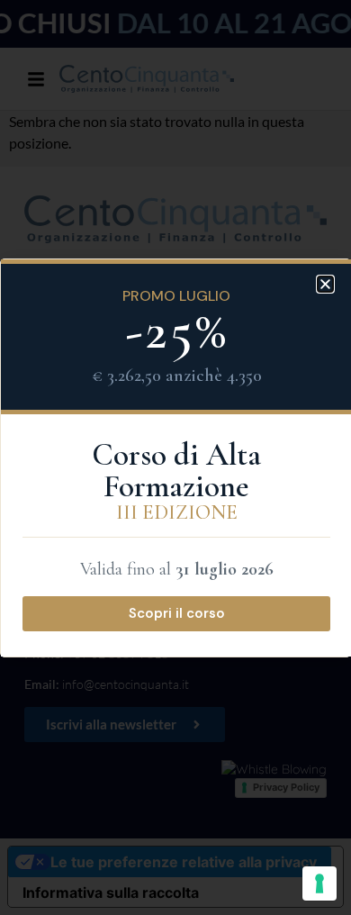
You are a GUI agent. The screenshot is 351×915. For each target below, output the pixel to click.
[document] (175, 457)
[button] (325, 284)
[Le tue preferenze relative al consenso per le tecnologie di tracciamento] (319, 883)
